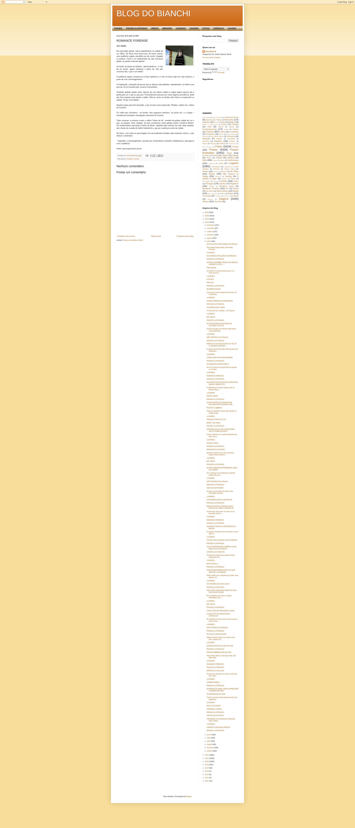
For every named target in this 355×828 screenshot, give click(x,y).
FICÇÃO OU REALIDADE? (217, 634)
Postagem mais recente (126, 236)
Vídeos (205, 201)
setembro (210, 235)
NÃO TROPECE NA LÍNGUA (217, 337)
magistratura (228, 166)
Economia (231, 136)
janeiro (210, 751)
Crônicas (210, 132)
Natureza (218, 176)
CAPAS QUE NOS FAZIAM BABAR (220, 358)
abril (209, 741)
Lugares (234, 163)
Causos (224, 124)
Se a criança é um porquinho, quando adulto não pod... (221, 474)
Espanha (218, 141)
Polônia (236, 181)
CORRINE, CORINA (214, 709)
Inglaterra (230, 158)
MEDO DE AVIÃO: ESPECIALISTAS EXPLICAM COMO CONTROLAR (220, 507)
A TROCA (210, 279)
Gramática (206, 155)
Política (224, 181)
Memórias (216, 169)
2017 (207, 768)
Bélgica (232, 122)
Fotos (218, 146)
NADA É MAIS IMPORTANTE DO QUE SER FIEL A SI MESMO (221, 571)
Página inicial (156, 236)
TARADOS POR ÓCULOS (216, 419)
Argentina (206, 122)
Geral (229, 153)
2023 (207, 222)
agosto (209, 238)
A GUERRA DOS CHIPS (216, 307)
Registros (234, 183)
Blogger (189, 796)
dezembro (211, 225)
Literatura (212, 163)
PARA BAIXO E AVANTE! (216, 449)
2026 (207, 212)
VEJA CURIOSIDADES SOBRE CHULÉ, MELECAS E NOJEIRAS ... (222, 548)
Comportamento (209, 129)
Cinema (231, 127)
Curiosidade (234, 132)
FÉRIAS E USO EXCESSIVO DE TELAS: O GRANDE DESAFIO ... (222, 345)
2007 (207, 781)
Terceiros (227, 196)
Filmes (204, 143)
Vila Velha (218, 202)
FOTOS (205, 28)
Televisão (218, 196)
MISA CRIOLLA (212, 564)
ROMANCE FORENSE (215, 376)
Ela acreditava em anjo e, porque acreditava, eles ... (219, 597)
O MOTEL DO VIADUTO (216, 552)
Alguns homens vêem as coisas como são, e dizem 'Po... (221, 638)
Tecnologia (206, 196)
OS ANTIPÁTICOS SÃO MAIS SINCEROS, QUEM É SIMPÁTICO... (222, 383)
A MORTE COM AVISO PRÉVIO (218, 727)
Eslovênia (205, 141)
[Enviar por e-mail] (151, 155)
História (225, 155)
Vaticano (210, 199)
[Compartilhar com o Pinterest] (161, 155)
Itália (204, 160)
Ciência (220, 127)
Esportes (232, 141)
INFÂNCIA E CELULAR (215, 671)
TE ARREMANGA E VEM (216, 694)
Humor (209, 158)
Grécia (215, 155)
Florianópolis (232, 143)
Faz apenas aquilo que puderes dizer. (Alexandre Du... (221, 556)
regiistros (222, 184)
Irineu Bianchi (210, 51)
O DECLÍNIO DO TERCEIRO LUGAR (220, 611)
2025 (207, 216)
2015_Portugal (217, 117)
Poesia (216, 181)
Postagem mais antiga (185, 236)
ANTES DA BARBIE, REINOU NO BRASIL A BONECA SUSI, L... (222, 263)
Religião (211, 186)
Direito (221, 134)
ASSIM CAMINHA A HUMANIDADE (220, 301)
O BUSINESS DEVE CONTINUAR (219, 500)
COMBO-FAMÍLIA (213, 682)
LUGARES (211, 253)
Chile (209, 127)
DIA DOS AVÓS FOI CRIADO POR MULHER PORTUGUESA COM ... (220, 403)
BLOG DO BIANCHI (153, 13)
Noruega (228, 176)
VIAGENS (194, 28)
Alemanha (228, 120)
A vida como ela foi (231, 117)
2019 (207, 765)
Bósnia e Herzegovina (210, 124)
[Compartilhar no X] (156, 155)
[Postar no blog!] (154, 155)
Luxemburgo (215, 166)
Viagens (224, 198)
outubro (210, 232)
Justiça (215, 160)
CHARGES (181, 28)
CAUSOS (232, 28)
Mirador (205, 171)
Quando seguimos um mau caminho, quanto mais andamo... (220, 454)
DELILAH (210, 283)
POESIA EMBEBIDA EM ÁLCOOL (219, 652)
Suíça (230, 193)
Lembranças (233, 160)
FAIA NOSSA (211, 268)
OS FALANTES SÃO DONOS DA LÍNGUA (222, 244)
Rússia (236, 189)
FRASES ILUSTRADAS (136, 28)
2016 (207, 771)
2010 (207, 778)
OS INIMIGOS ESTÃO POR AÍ (218, 364)
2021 (207, 758)
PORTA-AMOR (212, 396)
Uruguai (235, 196)
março (209, 744)
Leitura (222, 160)
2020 (207, 761)
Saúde (236, 191)
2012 (207, 775)
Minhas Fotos (229, 169)
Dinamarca (210, 134)
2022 (207, 755)
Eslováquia (231, 139)
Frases (213, 149)
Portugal (209, 183)
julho (209, 241)
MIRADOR (167, 28)
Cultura (222, 132)
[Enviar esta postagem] (147, 155)
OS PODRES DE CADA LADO (218, 584)
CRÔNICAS (218, 28)
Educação (206, 139)
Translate (221, 73)
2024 (207, 219)
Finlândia (222, 143)
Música (212, 174)
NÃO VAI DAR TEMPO (215, 488)
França (235, 147)
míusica (215, 171)
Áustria (222, 122)
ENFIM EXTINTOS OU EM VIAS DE (220, 646)
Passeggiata (206, 181)
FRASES (118, 28)
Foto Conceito (207, 147)
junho (209, 735)
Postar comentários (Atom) (133, 240)
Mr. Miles (234, 171)
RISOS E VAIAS (212, 443)
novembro (211, 228)
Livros (221, 163)
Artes (215, 122)
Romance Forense (133, 159)
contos (226, 129)
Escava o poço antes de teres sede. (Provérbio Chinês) (220, 492)
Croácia (236, 129)
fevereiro (210, 748)
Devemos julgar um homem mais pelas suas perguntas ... (221, 330)
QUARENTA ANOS (214, 289)
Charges (235, 124)
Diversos (205, 136)
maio (209, 738)
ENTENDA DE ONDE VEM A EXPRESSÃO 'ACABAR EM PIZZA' (223, 690)
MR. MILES (211, 317)
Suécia (222, 193)
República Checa (226, 186)
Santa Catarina (222, 191)
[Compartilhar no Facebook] (159, 155)
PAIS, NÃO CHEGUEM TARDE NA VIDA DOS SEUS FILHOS (221, 591)
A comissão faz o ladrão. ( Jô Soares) (220, 311)
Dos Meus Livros (217, 136)
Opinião (224, 179)
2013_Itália (206, 117)
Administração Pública (213, 120)
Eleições (219, 139)
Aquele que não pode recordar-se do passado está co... (220, 512)
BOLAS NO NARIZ (213, 706)
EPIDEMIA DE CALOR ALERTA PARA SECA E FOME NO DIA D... (221, 430)
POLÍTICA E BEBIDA (214, 408)
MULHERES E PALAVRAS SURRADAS (221, 256)
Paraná (233, 179)
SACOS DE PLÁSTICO (215, 715)
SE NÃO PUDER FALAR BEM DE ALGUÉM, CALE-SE (219, 325)
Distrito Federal (231, 134)
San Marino (210, 191)
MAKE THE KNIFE (213, 423)
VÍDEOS (154, 28)
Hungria (219, 158)
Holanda (235, 155)
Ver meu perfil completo (211, 57)
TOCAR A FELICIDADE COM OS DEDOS (222, 540)
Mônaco (223, 171)
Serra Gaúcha (212, 193)
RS (227, 189)
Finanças (213, 143)
